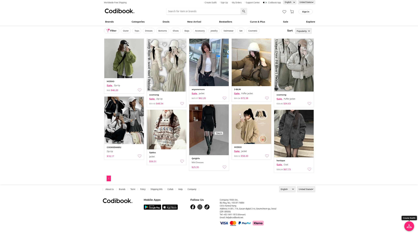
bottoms (162, 30)
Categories (138, 21)
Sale (285, 21)
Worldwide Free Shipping (115, 2)
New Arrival (194, 21)
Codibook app (274, 2)
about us (109, 189)
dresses (149, 30)
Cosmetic (252, 30)
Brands (109, 21)
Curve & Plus (257, 21)
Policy (142, 189)
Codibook (119, 11)
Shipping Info (156, 189)
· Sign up (224, 2)
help (180, 189)
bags (187, 30)
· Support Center (252, 2)
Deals (166, 21)
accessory (200, 30)
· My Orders (236, 2)
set (240, 30)
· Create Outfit (210, 2)
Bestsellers (225, 21)
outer (126, 30)
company (192, 189)
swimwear (228, 30)
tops (137, 30)
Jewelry (214, 30)
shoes (176, 30)
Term (132, 189)
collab (170, 189)
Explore (310, 21)
